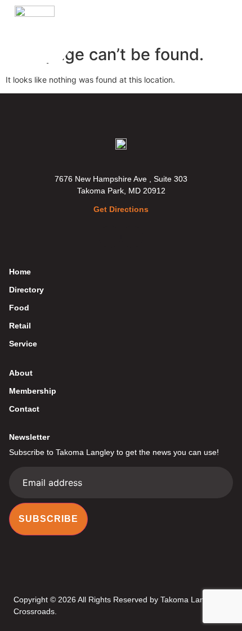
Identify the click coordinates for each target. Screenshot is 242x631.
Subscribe (48, 519)
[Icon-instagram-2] (132, 237)
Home (20, 271)
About (21, 372)
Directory (26, 289)
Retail (20, 325)
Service (23, 343)
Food (19, 307)
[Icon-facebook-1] (109, 237)
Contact (24, 408)
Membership (32, 390)
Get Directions (121, 209)
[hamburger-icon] (220, 20)
